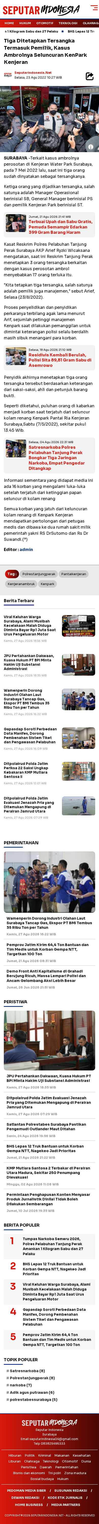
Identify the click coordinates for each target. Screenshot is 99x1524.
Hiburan (14, 1455)
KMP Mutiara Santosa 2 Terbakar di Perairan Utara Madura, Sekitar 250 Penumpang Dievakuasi (48, 1173)
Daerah (46, 1467)
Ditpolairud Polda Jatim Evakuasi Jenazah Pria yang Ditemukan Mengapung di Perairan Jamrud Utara (29, 805)
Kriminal (44, 1455)
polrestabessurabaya (33, 1399)
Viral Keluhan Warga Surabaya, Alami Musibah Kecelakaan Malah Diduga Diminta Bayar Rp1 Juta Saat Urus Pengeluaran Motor (30, 625)
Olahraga (32, 1461)
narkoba (21, 1385)
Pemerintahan (66, 1467)
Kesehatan (82, 1455)
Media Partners (65, 1505)
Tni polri (54, 1473)
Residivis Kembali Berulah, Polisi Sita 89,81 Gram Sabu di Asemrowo (60, 360)
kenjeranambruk (21, 584)
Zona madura (75, 1473)
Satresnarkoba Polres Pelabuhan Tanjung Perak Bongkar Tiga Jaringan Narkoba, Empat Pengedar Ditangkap (57, 458)
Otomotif (44, 23)
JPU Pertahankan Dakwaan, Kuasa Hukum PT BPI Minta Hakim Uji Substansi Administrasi (29, 662)
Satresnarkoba (27, 1371)
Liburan (14, 1461)
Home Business (29, 1505)
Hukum (25, 23)
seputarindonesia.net (33, 73)
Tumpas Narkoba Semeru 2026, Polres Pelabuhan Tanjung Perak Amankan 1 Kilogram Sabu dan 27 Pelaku (53, 1246)
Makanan (61, 1455)
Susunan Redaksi (70, 1490)
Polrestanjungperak (38, 574)
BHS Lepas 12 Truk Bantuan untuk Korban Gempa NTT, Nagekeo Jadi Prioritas (45, 1148)
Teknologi (68, 23)
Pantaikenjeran (73, 574)
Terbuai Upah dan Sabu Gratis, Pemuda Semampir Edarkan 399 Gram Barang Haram (60, 227)
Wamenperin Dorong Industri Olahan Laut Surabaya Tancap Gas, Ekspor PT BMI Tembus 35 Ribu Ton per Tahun (27, 699)
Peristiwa (28, 1467)
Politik (30, 1455)
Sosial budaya (42, 1479)
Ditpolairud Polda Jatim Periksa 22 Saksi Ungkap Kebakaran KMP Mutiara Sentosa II (26, 770)
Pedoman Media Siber (26, 1490)
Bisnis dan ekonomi (29, 1473)
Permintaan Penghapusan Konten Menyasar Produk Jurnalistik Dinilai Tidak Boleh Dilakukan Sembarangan (48, 1199)
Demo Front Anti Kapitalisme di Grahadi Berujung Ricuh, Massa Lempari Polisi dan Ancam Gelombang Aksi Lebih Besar (46, 976)
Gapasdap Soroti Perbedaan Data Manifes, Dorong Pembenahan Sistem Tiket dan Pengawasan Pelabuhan (30, 735)
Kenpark (47, 584)
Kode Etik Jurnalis (65, 1498)
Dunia (86, 1461)
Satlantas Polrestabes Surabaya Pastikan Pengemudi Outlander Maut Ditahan (46, 1126)
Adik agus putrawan (32, 1392)
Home (9, 23)
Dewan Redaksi (25, 1498)
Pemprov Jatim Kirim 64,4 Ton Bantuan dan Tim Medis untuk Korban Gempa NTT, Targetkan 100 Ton (48, 949)
